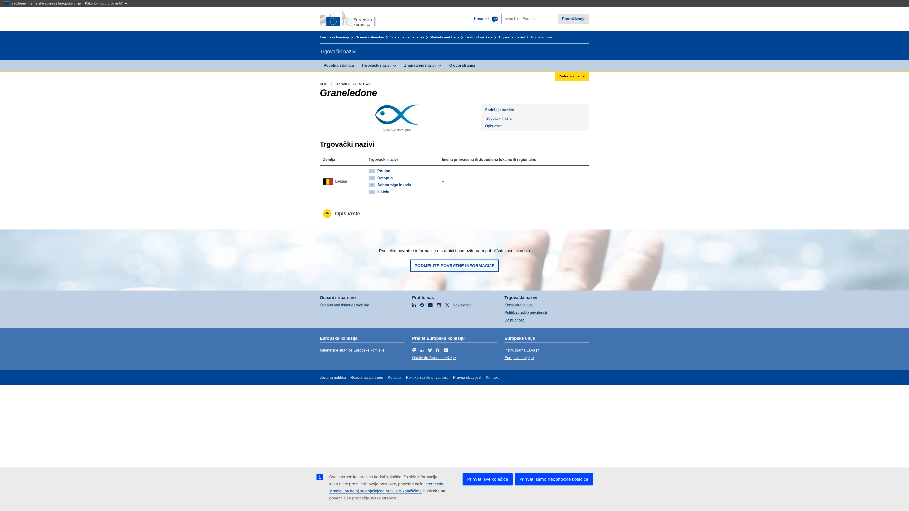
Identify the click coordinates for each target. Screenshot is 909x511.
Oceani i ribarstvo (370, 37)
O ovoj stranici (462, 65)
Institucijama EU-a (519, 350)
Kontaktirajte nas (518, 305)
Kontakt (492, 377)
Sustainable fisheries (407, 37)
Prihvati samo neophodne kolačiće (553, 479)
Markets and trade (444, 37)
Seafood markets (479, 37)
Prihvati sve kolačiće (487, 479)
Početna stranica (339, 65)
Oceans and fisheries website (344, 305)
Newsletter (462, 305)
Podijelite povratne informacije (454, 265)
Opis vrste (493, 126)
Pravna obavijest (467, 377)
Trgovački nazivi (512, 37)
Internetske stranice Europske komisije (352, 350)
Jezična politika (333, 377)
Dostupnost (514, 320)
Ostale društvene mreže (432, 358)
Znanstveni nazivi (420, 65)
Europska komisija (335, 37)
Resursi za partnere (366, 377)
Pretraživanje (573, 19)
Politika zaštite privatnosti (525, 313)
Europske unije (517, 358)
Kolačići (394, 377)
